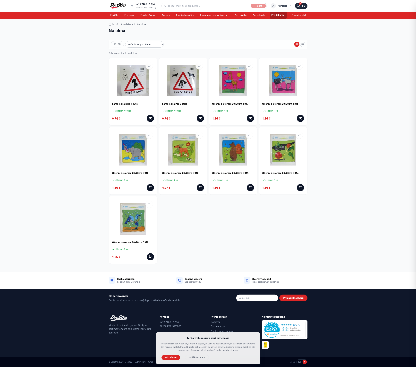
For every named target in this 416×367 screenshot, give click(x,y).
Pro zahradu (259, 15)
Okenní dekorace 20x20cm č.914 (280, 173)
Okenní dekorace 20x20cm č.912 (180, 173)
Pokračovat (171, 357)
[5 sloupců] (302, 44)
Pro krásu (129, 15)
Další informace (196, 357)
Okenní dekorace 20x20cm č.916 (130, 173)
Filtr (120, 44)
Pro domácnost (148, 15)
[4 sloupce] (296, 44)
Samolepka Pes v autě (174, 103)
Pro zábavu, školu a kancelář (214, 15)
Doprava (215, 321)
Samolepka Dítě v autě (125, 103)
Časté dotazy (218, 326)
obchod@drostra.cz (170, 325)
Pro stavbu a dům (185, 15)
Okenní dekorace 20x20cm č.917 (230, 103)
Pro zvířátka (241, 15)
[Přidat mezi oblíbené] (149, 66)
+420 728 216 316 (169, 322)
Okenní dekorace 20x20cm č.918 (130, 242)
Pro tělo (114, 15)
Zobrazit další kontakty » (147, 7)
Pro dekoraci (278, 15)
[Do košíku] (150, 118)
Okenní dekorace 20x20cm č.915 (280, 103)
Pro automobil (298, 15)
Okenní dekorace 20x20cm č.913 (230, 173)
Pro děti (166, 15)
